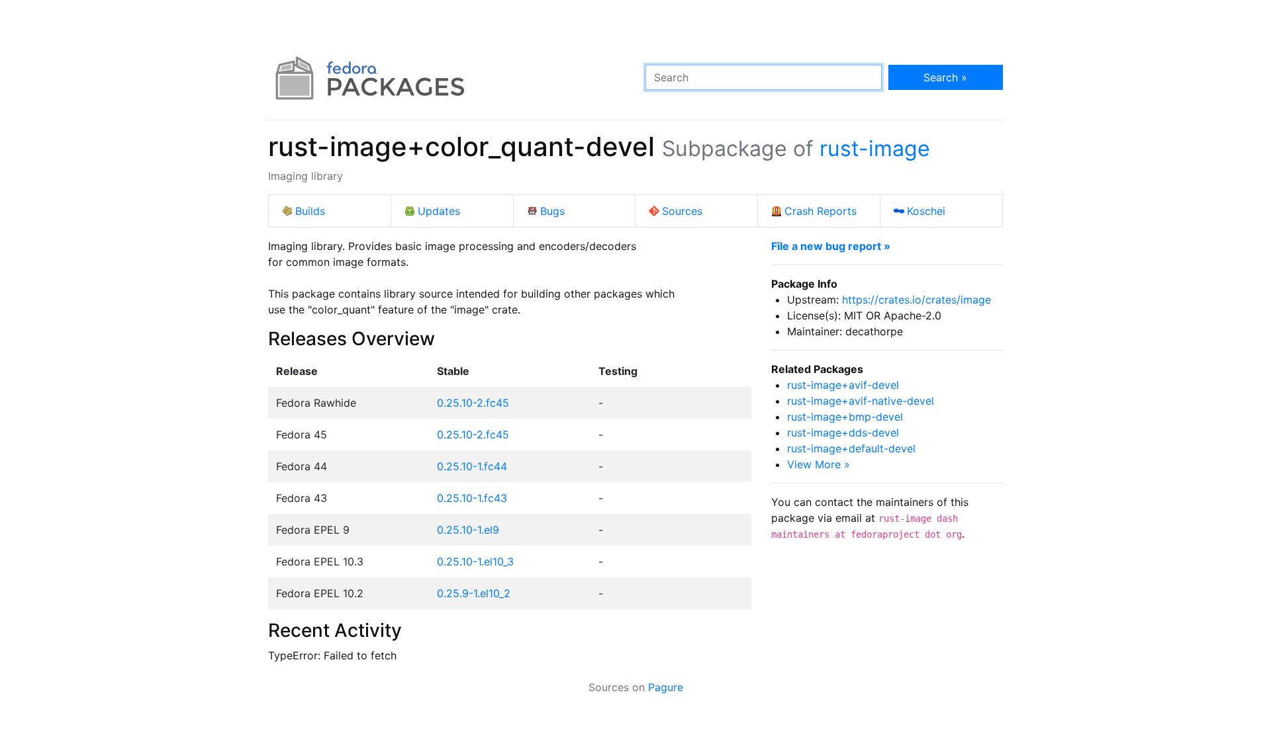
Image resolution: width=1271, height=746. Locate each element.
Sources (682, 211)
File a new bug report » (830, 246)
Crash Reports (820, 211)
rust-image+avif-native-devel (860, 400)
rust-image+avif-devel (843, 385)
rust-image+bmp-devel (845, 416)
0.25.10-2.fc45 (473, 402)
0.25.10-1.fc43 (472, 498)
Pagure (665, 687)
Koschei (926, 211)
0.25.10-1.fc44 (472, 466)
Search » (945, 77)
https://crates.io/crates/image (916, 299)
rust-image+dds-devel (843, 432)
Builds (310, 211)
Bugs (552, 211)
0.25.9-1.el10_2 (473, 593)
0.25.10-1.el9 (468, 529)
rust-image (875, 148)
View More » (818, 464)
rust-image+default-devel (851, 448)
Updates (439, 211)
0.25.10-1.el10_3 (475, 561)
